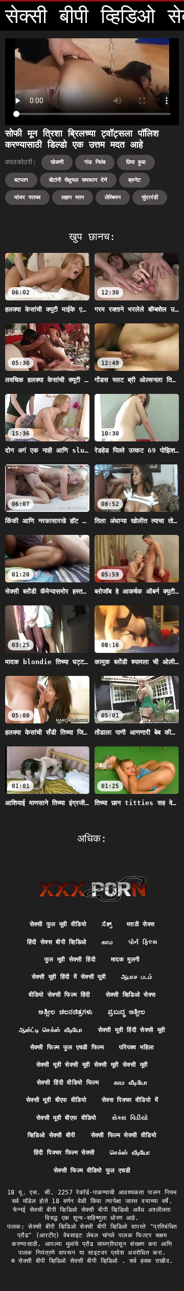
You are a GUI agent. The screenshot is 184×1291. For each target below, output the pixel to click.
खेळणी (57, 162)
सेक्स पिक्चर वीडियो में (130, 1100)
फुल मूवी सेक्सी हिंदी (70, 959)
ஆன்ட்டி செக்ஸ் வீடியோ (51, 1030)
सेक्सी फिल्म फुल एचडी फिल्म (67, 1047)
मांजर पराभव (27, 197)
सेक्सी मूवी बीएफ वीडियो (56, 1100)
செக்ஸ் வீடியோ (130, 1152)
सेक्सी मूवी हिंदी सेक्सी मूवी (132, 1030)
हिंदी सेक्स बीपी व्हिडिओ (57, 942)
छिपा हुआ (136, 162)
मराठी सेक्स (140, 924)
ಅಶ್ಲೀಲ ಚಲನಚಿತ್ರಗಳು (65, 1012)
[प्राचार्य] (92, 889)
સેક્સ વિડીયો (130, 1117)
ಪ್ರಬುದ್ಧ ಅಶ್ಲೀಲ (126, 1012)
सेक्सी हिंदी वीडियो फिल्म (68, 1082)
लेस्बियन (113, 197)
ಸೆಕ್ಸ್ (106, 924)
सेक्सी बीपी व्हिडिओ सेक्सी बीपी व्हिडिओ (70, 1260)
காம (107, 942)
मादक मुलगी (125, 959)
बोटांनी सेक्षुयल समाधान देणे (78, 180)
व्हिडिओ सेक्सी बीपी (52, 1135)
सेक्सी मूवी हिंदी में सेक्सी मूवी (69, 976)
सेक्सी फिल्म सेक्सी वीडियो (123, 1135)
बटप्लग (21, 180)
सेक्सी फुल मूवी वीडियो (58, 924)
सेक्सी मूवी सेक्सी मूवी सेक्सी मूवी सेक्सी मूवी (92, 1064)
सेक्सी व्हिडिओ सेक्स (131, 994)
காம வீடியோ (130, 1082)
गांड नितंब (94, 162)
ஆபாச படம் (136, 976)
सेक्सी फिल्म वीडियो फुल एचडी (92, 1170)
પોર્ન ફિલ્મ (142, 942)
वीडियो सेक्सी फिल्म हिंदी (59, 994)
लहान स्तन (72, 197)
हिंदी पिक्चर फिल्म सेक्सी (64, 1152)
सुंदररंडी (150, 197)
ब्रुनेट (134, 180)
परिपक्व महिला (136, 1047)
